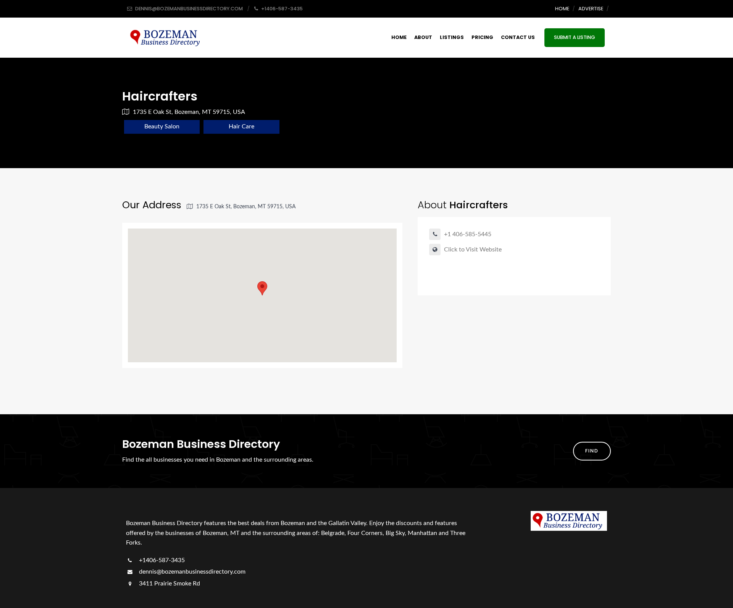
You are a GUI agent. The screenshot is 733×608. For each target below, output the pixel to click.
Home (562, 8)
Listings (452, 37)
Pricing (482, 37)
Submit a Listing (574, 37)
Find (592, 450)
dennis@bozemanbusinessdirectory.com (191, 572)
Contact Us (518, 37)
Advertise (590, 8)
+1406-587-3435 (161, 560)
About (423, 37)
